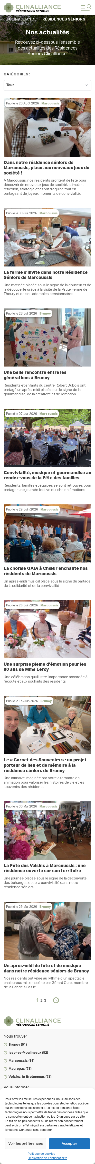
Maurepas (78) (20, 1069)
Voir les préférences (25, 1143)
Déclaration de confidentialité (47, 1158)
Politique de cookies (41, 1153)
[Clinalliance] (32, 8)
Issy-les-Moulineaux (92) (28, 1052)
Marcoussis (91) (21, 1060)
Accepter (69, 1143)
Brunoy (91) (18, 1044)
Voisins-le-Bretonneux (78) (30, 1077)
